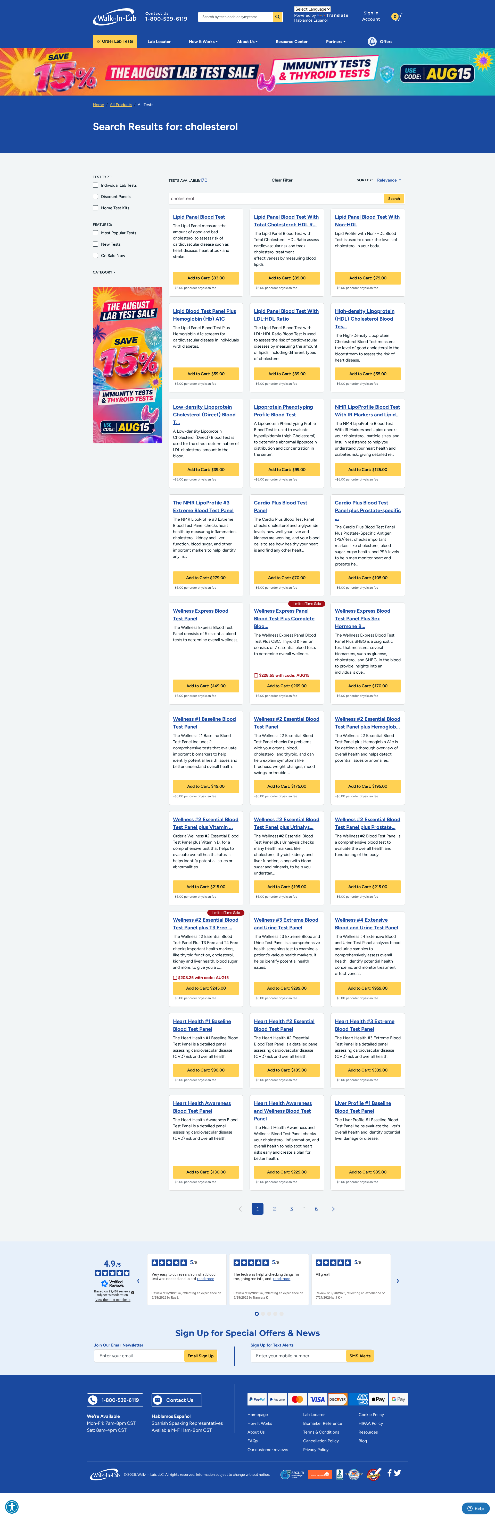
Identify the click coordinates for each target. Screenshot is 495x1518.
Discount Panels (115, 196)
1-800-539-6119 (166, 19)
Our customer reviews (268, 1449)
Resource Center (292, 41)
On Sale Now (113, 255)
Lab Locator (159, 41)
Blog (363, 1440)
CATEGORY (103, 272)
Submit (277, 17)
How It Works (260, 1423)
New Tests (110, 244)
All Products (121, 104)
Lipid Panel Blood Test (199, 217)
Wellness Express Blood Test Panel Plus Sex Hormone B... (362, 618)
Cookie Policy (371, 1414)
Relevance (387, 180)
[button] (12, 1507)
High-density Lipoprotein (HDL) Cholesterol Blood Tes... (364, 319)
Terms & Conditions (321, 1432)
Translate (337, 15)
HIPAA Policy (371, 1423)
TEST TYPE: (102, 177)
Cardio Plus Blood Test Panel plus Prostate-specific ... (368, 510)
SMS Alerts (360, 1355)
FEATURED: (102, 224)
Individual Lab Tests (119, 185)
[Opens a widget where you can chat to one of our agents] (475, 1509)
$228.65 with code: (284, 675)
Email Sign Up (201, 1355)
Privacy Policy (315, 1449)
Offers (386, 41)
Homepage (258, 1414)
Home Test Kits (115, 207)
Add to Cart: (206, 278)
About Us (256, 1432)
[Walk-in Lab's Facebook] (389, 1474)
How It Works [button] (201, 41)
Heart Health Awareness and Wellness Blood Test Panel (283, 1111)
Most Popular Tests (118, 232)
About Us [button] (245, 41)
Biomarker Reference (322, 1423)
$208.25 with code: (203, 977)
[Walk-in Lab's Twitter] (397, 1474)
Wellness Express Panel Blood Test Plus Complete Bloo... (284, 618)
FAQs (253, 1440)
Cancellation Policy (321, 1440)
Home (98, 104)
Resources (368, 1432)
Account (371, 16)
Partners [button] (334, 41)
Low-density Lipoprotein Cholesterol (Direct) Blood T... (204, 414)
